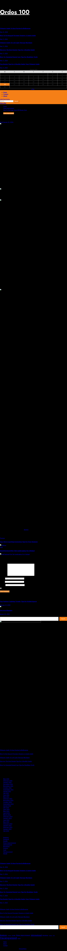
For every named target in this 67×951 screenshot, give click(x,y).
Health (5, 841)
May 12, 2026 (4, 32)
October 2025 (7, 788)
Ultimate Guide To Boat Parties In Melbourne (15, 28)
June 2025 (6, 795)
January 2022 (7, 829)
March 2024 (7, 815)
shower (26, 530)
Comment (3, 575)
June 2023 (6, 820)
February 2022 (7, 827)
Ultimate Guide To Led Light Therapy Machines (16, 43)
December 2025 (8, 784)
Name (2, 578)
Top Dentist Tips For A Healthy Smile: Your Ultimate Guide (20, 64)
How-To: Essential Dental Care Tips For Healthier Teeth (19, 57)
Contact (5, 94)
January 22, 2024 (9, 122)
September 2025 (8, 790)
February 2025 (7, 799)
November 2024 (8, 800)
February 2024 (7, 816)
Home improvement (8, 113)
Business (6, 837)
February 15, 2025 (5, 605)
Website (2, 585)
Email (2, 582)
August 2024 (7, 806)
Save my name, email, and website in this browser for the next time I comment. (26, 588)
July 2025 (6, 793)
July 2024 (6, 807)
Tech (4, 850)
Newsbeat (6, 846)
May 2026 (6, 779)
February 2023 (7, 824)
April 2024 (6, 813)
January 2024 (7, 818)
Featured (6, 839)
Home (5, 92)
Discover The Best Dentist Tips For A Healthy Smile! (17, 50)
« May (32, 89)
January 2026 (7, 782)
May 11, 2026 (4, 39)
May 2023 (6, 822)
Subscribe (3, 103)
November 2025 (8, 786)
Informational (7, 845)
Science (5, 848)
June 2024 (6, 809)
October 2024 (7, 802)
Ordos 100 (14, 12)
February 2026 (7, 781)
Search (2, 616)
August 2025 (7, 791)
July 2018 (6, 831)
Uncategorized (8, 852)
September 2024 (8, 804)
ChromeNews (22, 949)
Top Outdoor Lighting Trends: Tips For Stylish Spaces (18, 601)
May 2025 (6, 797)
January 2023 (7, 825)
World (5, 854)
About (5, 96)
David (2, 122)
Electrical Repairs (6, 610)
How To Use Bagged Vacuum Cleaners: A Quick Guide (18, 35)
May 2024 (6, 811)
